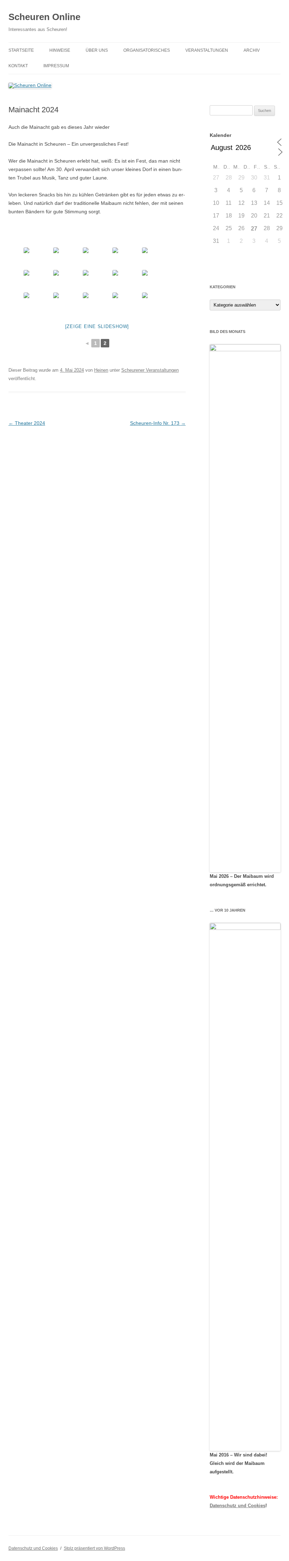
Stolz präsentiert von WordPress (94, 1548)
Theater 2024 (26, 423)
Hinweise (59, 50)
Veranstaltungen (206, 50)
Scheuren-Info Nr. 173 (158, 423)
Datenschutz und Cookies (237, 1505)
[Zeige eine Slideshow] (97, 326)
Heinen (101, 370)
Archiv (252, 50)
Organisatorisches (146, 50)
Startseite (21, 50)
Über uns (97, 50)
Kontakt (18, 65)
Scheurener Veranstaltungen (150, 370)
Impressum (56, 65)
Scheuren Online (44, 17)
